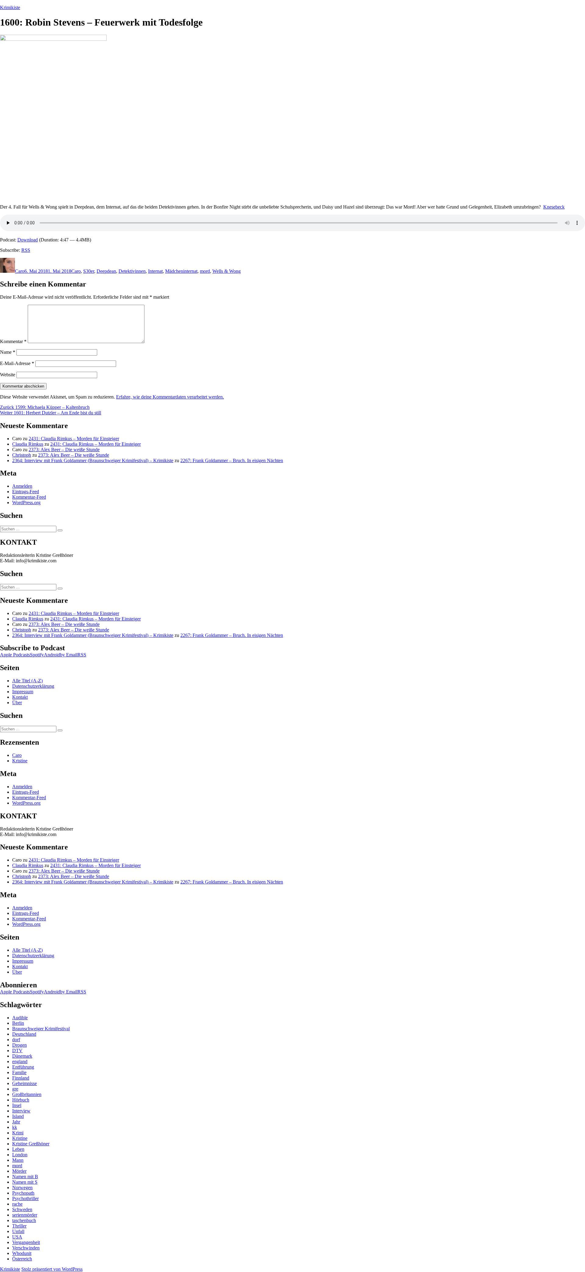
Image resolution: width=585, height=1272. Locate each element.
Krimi (17, 1132)
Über (17, 702)
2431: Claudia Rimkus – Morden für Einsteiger (74, 438)
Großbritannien (26, 1094)
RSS (25, 250)
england (19, 1061)
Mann (17, 1160)
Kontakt (20, 697)
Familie (19, 1072)
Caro (19, 271)
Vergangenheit (26, 1242)
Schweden (22, 1209)
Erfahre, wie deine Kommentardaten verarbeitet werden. (170, 396)
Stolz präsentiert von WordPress (52, 1269)
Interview (21, 1110)
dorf (16, 1039)
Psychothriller (25, 1198)
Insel (16, 1105)
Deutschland (24, 1034)
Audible (20, 1017)
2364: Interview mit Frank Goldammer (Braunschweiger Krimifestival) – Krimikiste (92, 460)
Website (7, 374)
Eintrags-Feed (25, 491)
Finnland (20, 1077)
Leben (18, 1149)
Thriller (19, 1225)
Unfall (18, 1231)
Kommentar (13, 341)
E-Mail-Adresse (17, 363)
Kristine (19, 760)
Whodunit (21, 1253)
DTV (17, 1050)
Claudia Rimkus (27, 444)
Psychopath (23, 1193)
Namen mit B (25, 1176)
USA (17, 1236)
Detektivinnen (132, 271)
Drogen (19, 1045)
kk (14, 1127)
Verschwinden (26, 1247)
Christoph (21, 455)
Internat (155, 271)
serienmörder (24, 1215)
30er (90, 271)
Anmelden (22, 486)
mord (205, 271)
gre (15, 1088)
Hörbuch (20, 1099)
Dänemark (22, 1056)
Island (18, 1116)
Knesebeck (554, 206)
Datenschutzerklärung (33, 686)
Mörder (19, 1171)
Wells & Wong (226, 271)
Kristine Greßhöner (30, 1143)
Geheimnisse (24, 1083)
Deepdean (106, 271)
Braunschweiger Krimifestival (41, 1028)
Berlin (18, 1023)
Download (27, 239)
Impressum (22, 691)
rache (17, 1204)
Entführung (23, 1067)
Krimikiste (10, 7)
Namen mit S (24, 1182)
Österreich (22, 1258)
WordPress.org (26, 502)
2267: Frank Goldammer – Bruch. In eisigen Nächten (231, 460)
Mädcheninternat (181, 271)
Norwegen (22, 1187)
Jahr (16, 1121)
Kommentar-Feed (29, 497)
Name (7, 352)
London (19, 1154)
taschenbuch (24, 1220)
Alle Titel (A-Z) (27, 680)
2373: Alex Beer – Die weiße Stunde (64, 449)
